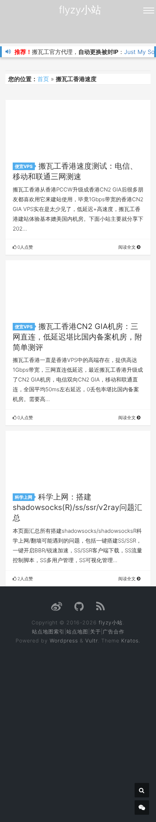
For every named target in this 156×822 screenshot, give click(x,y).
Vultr (91, 640)
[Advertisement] (78, 728)
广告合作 (113, 631)
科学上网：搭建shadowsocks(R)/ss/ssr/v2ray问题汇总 (77, 507)
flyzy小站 (80, 10)
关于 (95, 631)
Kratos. (130, 640)
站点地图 (77, 631)
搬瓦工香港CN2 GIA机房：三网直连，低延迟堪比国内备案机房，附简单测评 (77, 337)
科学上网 (23, 497)
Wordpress (64, 640)
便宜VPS (24, 166)
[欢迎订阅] (100, 608)
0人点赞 (24, 247)
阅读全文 (127, 247)
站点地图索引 (48, 631)
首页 (43, 79)
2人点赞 (24, 578)
